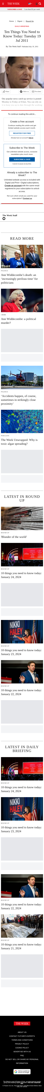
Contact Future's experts (22, 1036)
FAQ (22, 1055)
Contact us (27, 198)
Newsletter (38, 91)
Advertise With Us (22, 1052)
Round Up (30, 21)
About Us (22, 1032)
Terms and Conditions (22, 1040)
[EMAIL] (4, 218)
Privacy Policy (22, 1044)
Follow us (26, 91)
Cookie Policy (22, 1048)
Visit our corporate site (30, 1083)
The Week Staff (15, 46)
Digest (19, 21)
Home (11, 21)
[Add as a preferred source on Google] (22, 1071)
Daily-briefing (22, 26)
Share (7, 91)
